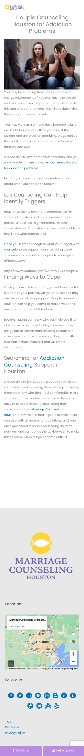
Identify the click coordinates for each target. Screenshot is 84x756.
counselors (12, 249)
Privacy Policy (15, 733)
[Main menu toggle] (75, 7)
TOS (8, 722)
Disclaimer (13, 727)
